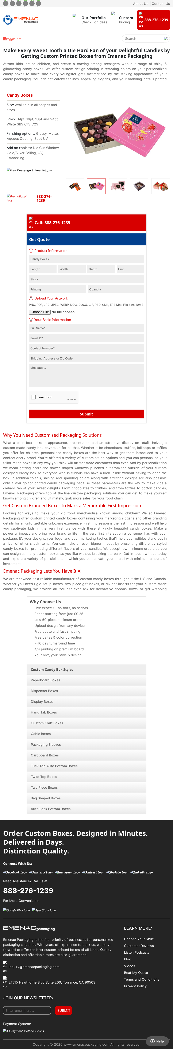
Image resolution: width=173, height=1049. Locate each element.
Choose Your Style (139, 939)
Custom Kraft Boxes (47, 723)
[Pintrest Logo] (93, 872)
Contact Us (161, 3)
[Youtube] (32, 3)
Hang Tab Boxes (44, 712)
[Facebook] (5, 3)
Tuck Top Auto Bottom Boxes (54, 766)
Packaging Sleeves (46, 744)
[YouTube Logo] (117, 872)
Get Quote (39, 239)
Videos (129, 966)
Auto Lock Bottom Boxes (51, 809)
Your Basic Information (50, 320)
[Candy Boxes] (118, 132)
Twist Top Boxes (44, 777)
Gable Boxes (41, 734)
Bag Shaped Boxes (46, 798)
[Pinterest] (25, 3)
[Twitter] (12, 3)
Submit (86, 414)
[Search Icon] (166, 42)
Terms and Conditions (141, 979)
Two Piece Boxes (44, 787)
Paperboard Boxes (45, 680)
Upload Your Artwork (49, 298)
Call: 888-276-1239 (52, 222)
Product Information (49, 251)
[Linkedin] (38, 3)
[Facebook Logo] (15, 872)
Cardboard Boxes (45, 755)
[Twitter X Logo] (41, 872)
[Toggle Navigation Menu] (12, 38)
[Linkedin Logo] (141, 872)
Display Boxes (42, 701)
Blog (127, 959)
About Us (140, 3)
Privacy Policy (135, 986)
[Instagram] (19, 3)
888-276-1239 (28, 891)
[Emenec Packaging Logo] (20, 20)
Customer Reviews (139, 946)
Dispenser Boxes (44, 691)
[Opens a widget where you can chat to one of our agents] (157, 1041)
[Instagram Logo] (67, 872)
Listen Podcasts (136, 952)
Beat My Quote (136, 972)
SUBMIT (64, 1010)
